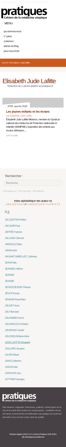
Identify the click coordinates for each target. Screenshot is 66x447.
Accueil (5, 62)
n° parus (8, 36)
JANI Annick (11, 250)
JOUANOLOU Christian (16, 324)
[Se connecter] (60, 22)
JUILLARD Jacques (14, 348)
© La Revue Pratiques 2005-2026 (43, 434)
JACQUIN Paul (12, 225)
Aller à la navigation (9, 2)
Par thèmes (38, 191)
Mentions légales (16, 434)
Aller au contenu (25, 2)
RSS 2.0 (26, 434)
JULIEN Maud (12, 354)
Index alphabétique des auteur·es (33, 200)
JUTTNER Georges (14, 379)
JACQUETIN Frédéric (15, 219)
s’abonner (9, 41)
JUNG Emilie (11, 367)
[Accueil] (24, 12)
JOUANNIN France (14, 318)
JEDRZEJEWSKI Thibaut (17, 287)
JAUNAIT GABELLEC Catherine (21, 256)
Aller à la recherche (40, 2)
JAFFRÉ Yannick (13, 232)
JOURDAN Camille (14, 330)
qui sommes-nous (12, 31)
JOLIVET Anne (12, 305)
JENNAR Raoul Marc (15, 299)
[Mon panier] (50, 22)
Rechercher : (14, 176)
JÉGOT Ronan (12, 293)
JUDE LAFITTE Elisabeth (17, 342)
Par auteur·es (10, 191)
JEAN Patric (11, 262)
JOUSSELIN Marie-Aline (17, 336)
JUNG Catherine (13, 361)
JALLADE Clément (14, 238)
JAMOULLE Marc (13, 244)
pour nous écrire (11, 51)
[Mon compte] (55, 22)
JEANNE (9, 275)
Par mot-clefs (24, 191)
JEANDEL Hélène (14, 268)
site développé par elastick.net (33, 437)
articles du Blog (11, 46)
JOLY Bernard (12, 311)
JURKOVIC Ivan (13, 373)
